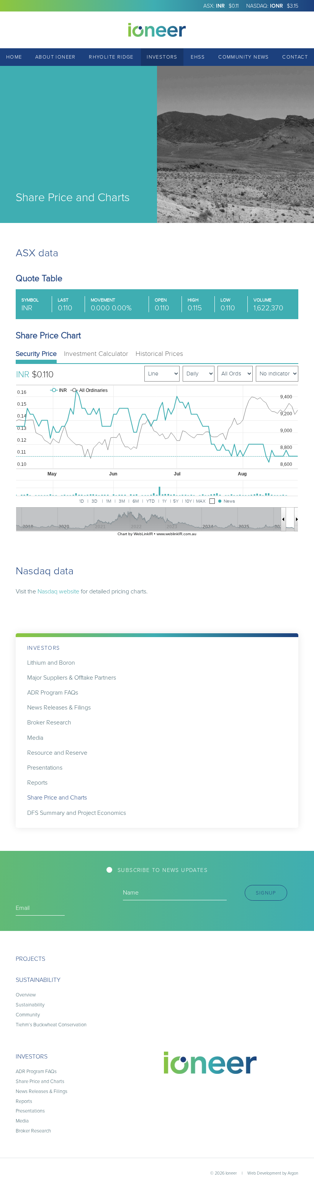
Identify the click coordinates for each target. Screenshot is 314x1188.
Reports (37, 782)
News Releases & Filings (59, 707)
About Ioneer (55, 56)
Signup (266, 892)
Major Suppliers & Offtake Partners (71, 677)
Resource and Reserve (57, 752)
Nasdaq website (58, 591)
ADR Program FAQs (52, 692)
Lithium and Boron (51, 662)
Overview (26, 994)
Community (28, 1014)
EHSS (198, 56)
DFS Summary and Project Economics (76, 812)
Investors (162, 56)
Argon (293, 1173)
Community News (243, 56)
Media (35, 737)
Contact (295, 56)
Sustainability (38, 979)
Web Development (264, 1173)
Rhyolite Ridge (111, 56)
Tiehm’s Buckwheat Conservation (51, 1024)
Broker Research (49, 722)
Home (14, 56)
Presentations (44, 767)
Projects (30, 958)
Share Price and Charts (57, 797)
